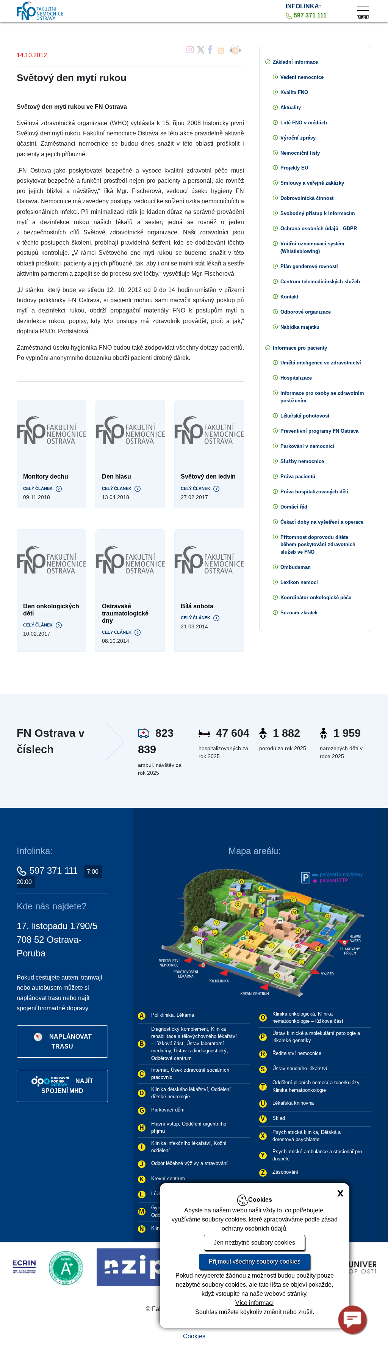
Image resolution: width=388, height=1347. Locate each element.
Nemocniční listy (300, 153)
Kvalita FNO (294, 92)
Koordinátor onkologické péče (315, 597)
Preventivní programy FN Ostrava (319, 431)
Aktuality (290, 107)
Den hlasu (116, 476)
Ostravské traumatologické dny (125, 613)
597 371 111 (54, 870)
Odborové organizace (305, 312)
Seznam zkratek (299, 612)
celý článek (38, 488)
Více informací (254, 1303)
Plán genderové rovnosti (309, 266)
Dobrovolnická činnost (306, 198)
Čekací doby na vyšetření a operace (321, 522)
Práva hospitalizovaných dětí (314, 492)
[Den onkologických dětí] (51, 560)
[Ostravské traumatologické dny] (130, 560)
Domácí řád (293, 507)
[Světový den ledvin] (209, 430)
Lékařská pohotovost (304, 416)
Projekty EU (294, 168)
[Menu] (363, 9)
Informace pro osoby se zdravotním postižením (322, 396)
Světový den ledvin (208, 476)
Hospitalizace (296, 378)
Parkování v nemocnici (307, 446)
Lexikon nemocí (299, 582)
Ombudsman (295, 567)
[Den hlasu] (130, 430)
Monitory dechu (45, 476)
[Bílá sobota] (209, 560)
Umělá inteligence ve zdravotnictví (320, 363)
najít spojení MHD (67, 1086)
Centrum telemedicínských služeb (320, 281)
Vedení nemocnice (302, 77)
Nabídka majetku (299, 327)
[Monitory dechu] (51, 430)
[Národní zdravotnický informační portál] (86, 1267)
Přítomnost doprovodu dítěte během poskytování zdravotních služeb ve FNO (317, 544)
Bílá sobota (197, 606)
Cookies (194, 1336)
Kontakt (289, 297)
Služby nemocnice (302, 461)
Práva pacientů (297, 476)
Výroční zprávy (298, 138)
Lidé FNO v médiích (303, 123)
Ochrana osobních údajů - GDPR (318, 228)
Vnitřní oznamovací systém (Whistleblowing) (312, 247)
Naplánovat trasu (70, 1041)
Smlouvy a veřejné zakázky (312, 183)
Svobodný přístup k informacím (317, 213)
